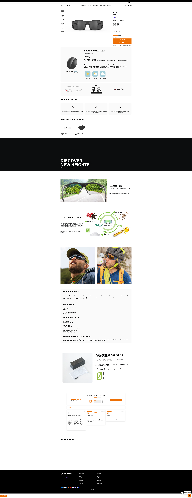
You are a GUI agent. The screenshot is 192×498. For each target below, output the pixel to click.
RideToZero (81, 225)
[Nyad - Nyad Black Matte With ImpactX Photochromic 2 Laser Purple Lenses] (74, 460)
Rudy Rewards (81, 479)
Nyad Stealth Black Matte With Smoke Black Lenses (114, 29)
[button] (115, 35)
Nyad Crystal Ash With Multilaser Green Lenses (117, 29)
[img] (70, 411)
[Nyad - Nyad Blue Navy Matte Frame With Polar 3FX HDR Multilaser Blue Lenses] (68, 460)
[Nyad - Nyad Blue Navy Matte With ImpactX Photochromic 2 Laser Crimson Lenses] (70, 460)
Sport (104, 5)
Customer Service (81, 473)
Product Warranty (81, 477)
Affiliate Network (99, 483)
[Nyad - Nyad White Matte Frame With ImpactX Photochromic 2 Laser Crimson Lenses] (61, 462)
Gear (101, 5)
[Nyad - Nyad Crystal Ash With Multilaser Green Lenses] (64, 460)
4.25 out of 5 (79, 399)
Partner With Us (99, 480)
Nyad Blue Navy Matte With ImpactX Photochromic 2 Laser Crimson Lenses (124, 29)
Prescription (95, 5)
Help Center (98, 476)
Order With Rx (122, 42)
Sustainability (99, 473)
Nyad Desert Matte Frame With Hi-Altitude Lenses (119, 32)
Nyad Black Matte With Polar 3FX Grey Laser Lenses (119, 29)
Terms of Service (81, 483)
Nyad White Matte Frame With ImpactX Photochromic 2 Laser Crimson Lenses (114, 32)
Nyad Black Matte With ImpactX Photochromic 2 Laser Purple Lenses (129, 29)
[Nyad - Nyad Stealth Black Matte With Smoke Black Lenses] (61, 460)
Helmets (89, 5)
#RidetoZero (110, 363)
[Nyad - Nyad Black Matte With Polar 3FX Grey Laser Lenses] (66, 460)
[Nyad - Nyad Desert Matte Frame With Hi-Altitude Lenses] (66, 462)
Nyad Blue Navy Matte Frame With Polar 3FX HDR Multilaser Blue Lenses (121, 29)
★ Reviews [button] (3, 495)
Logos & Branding (99, 484)
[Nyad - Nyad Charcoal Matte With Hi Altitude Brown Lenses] (64, 462)
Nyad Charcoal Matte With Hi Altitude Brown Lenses (117, 32)
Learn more (128, 45)
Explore (109, 5)
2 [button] (95, 432)
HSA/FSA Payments (100, 477)
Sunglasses (83, 5)
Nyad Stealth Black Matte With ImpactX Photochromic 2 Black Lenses (126, 29)
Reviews (98, 479)
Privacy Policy (81, 480)
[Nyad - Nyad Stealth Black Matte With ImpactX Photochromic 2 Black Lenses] (72, 460)
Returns (80, 476)
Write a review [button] (116, 400)
